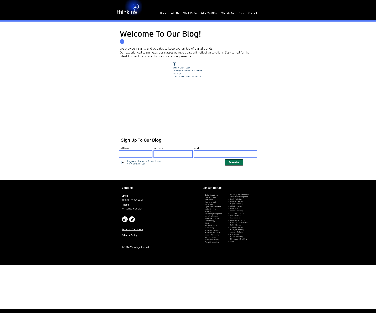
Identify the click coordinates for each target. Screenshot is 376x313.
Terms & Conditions (132, 229)
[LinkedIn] (125, 219)
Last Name (158, 148)
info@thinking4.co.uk (132, 200)
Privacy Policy (129, 235)
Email (196, 148)
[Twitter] (132, 219)
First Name (124, 148)
